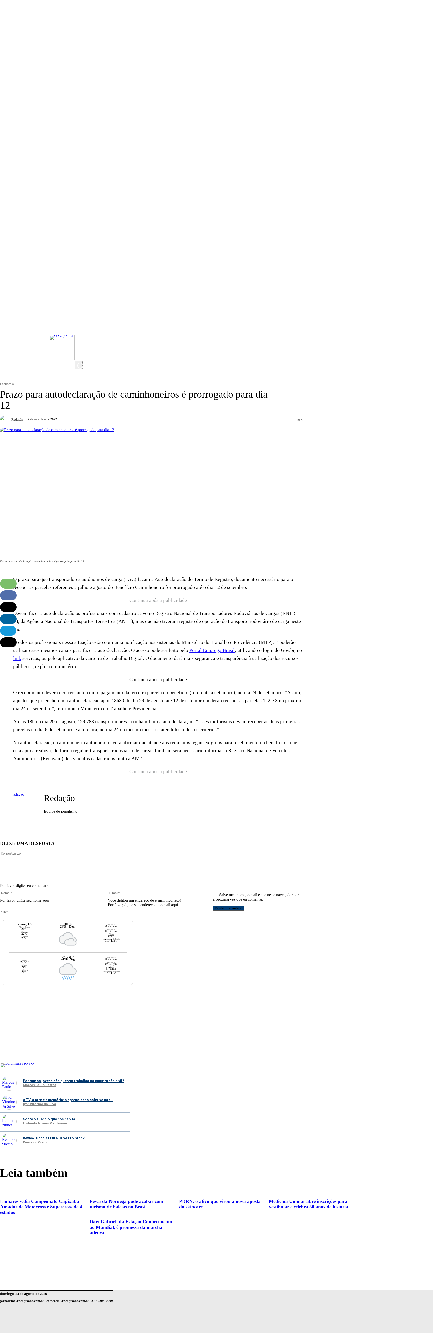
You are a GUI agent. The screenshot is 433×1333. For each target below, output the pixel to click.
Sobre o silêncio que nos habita (49, 1119)
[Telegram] (8, 631)
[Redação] (5, 419)
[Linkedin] (8, 619)
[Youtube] (80, 326)
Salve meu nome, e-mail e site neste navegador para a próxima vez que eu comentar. (256, 897)
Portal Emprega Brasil (212, 650)
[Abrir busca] (79, 365)
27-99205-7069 (102, 1301)
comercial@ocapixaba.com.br (67, 1301)
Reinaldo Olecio (35, 1142)
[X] (80, 356)
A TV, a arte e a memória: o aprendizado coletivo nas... (68, 1100)
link (17, 658)
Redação (17, 419)
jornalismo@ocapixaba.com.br (22, 1301)
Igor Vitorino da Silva (39, 1104)
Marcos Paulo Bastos (39, 1085)
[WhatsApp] (8, 584)
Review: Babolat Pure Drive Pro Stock (54, 1138)
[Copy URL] (8, 642)
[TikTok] (80, 346)
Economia (7, 384)
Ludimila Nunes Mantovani (45, 1123)
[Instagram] (80, 316)
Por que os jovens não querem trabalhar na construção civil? (73, 1081)
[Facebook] (80, 336)
